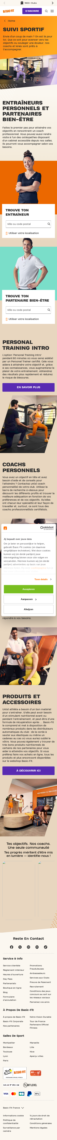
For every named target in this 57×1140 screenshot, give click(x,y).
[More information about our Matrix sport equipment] (11, 1085)
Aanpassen (27, 599)
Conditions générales (41, 1123)
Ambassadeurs (37, 973)
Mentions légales (38, 1128)
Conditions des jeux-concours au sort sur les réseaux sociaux (40, 994)
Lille (32, 1047)
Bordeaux (8, 1047)
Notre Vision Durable (40, 1017)
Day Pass (7, 979)
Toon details (41, 579)
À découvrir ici (28, 770)
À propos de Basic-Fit (14, 1017)
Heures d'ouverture (13, 975)
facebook (11, 947)
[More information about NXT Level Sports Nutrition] (30, 1085)
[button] (4, 3)
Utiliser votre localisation (23, 233)
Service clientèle (11, 966)
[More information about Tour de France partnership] (15, 1073)
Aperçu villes (36, 1056)
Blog (5, 992)
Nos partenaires (11, 1026)
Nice (32, 1052)
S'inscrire (32, 11)
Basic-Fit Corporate (13, 1021)
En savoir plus (28, 387)
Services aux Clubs (39, 978)
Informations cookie (13, 1116)
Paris (5, 1061)
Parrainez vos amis (39, 1002)
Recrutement (37, 987)
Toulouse (7, 1052)
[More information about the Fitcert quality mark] (35, 1073)
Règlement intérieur (13, 970)
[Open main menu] (52, 11)
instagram (28, 947)
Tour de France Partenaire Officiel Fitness (39, 1024)
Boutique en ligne (12, 988)
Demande (46, 11)
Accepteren (28, 589)
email (37, 947)
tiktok (45, 947)
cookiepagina (38, 567)
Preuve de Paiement (40, 982)
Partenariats (9, 983)
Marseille (34, 1043)
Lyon (5, 1056)
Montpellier (9, 1043)
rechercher (49, 224)
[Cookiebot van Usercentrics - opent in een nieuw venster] (41, 528)
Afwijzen (28, 609)
